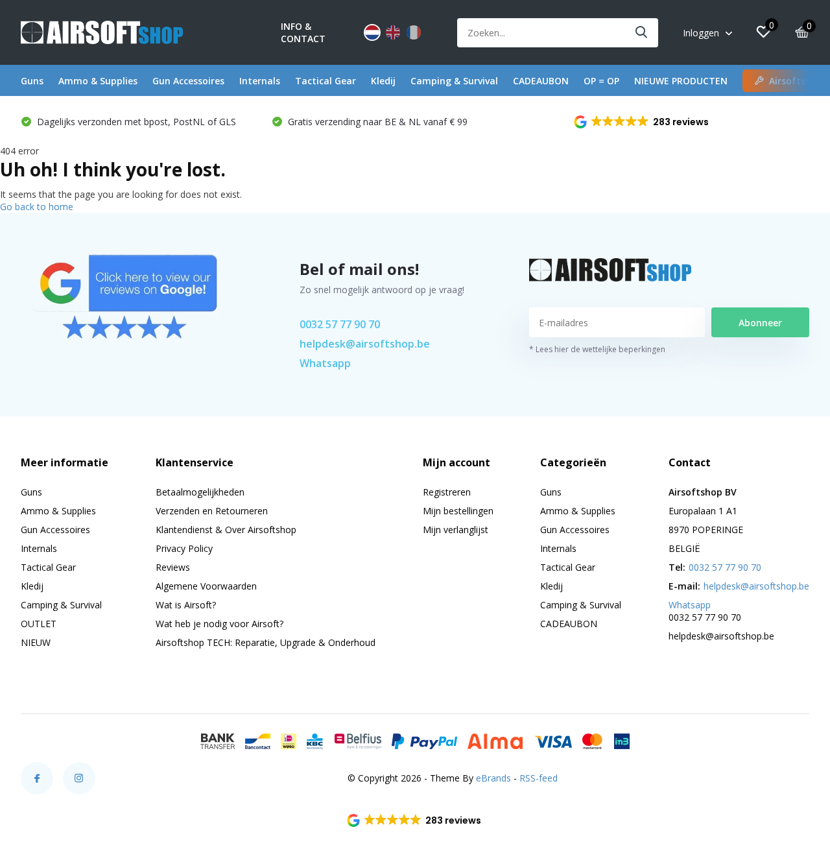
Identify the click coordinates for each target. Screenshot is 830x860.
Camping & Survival (454, 81)
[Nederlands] (372, 32)
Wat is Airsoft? (186, 605)
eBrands (493, 778)
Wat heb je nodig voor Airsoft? (219, 623)
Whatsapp (325, 363)
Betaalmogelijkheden (200, 492)
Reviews (173, 567)
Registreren (447, 492)
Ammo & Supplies (97, 81)
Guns (32, 81)
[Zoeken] (642, 32)
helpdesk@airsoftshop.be (365, 344)
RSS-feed (538, 778)
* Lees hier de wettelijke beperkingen (597, 349)
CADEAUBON (541, 81)
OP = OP (601, 81)
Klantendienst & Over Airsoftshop (226, 529)
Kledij (383, 81)
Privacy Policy (184, 548)
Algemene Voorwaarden (206, 586)
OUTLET (38, 623)
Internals (259, 81)
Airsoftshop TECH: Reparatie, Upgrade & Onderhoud (265, 642)
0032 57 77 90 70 (340, 324)
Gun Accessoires (188, 81)
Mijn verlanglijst (455, 529)
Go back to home (36, 206)
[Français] (414, 32)
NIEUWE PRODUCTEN (681, 81)
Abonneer (760, 323)
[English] (393, 32)
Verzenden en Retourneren (212, 511)
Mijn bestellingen (458, 511)
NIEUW (36, 642)
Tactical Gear (325, 81)
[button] (642, 122)
